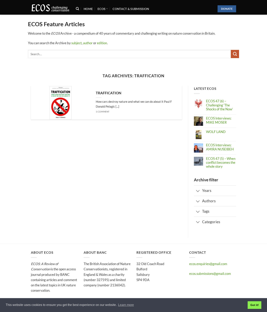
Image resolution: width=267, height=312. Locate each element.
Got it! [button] (254, 305)
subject (76, 43)
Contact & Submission (131, 9)
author (88, 43)
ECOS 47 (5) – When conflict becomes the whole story (220, 163)
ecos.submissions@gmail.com (210, 274)
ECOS (101, 9)
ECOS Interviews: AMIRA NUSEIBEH (220, 147)
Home (88, 9)
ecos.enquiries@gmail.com (208, 264)
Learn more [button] (126, 305)
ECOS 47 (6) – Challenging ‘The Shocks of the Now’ (219, 105)
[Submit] (235, 54)
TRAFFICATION (108, 93)
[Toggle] (198, 191)
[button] (77, 9)
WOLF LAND (216, 132)
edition (102, 43)
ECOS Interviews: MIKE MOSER (218, 120)
